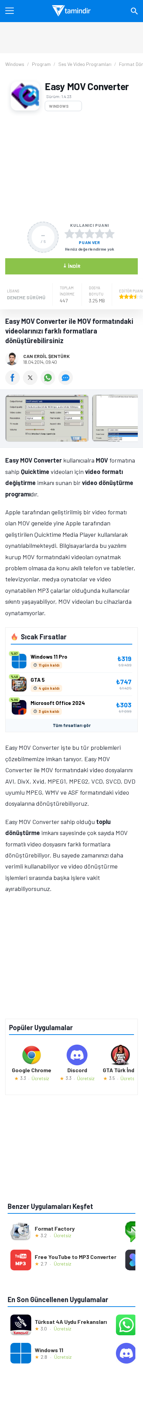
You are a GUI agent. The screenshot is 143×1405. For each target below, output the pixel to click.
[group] (71, 420)
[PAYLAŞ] (14, 382)
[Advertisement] (71, 166)
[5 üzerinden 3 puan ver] (89, 234)
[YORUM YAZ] (66, 382)
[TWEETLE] (32, 382)
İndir (72, 265)
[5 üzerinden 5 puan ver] (110, 234)
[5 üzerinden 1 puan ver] (69, 234)
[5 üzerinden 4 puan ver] (99, 234)
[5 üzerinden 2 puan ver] (79, 234)
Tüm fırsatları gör (72, 725)
